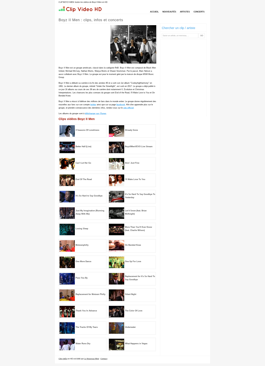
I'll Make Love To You (135, 179)
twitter (93, 104)
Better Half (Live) (83, 146)
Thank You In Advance (86, 311)
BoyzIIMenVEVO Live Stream (139, 146)
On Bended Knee (133, 245)
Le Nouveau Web (91, 359)
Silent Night (130, 294)
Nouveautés (169, 12)
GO (201, 36)
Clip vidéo (63, 359)
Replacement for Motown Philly (90, 294)
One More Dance (83, 261)
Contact (103, 359)
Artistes (185, 12)
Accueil (154, 12)
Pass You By (82, 278)
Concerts (199, 12)
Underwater (130, 327)
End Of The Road (84, 179)
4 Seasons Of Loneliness (87, 130)
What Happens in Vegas (136, 343)
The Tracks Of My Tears (87, 327)
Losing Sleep (82, 228)
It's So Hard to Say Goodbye (89, 196)
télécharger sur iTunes (95, 113)
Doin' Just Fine (132, 163)
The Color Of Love (133, 311)
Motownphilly (82, 245)
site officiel (128, 108)
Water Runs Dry (83, 343)
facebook (120, 104)
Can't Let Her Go (83, 163)
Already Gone (131, 130)
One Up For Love (133, 261)
